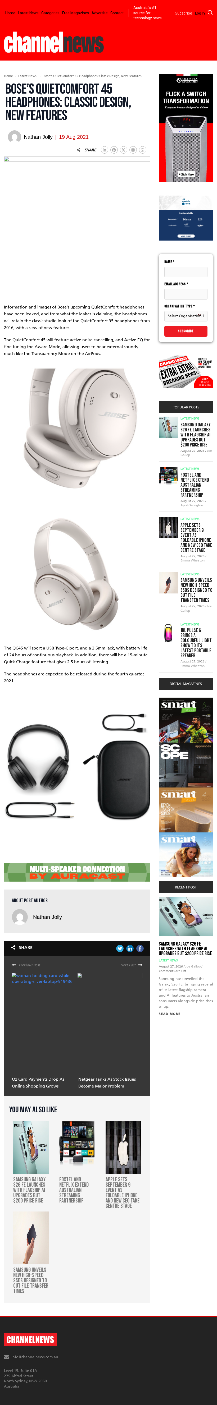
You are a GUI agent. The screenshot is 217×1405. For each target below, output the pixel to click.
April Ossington (191, 505)
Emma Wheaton (192, 560)
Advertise (100, 13)
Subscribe (186, 331)
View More (169, 700)
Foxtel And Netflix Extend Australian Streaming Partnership (194, 485)
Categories (50, 13)
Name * (169, 262)
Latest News (28, 13)
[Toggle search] (210, 12)
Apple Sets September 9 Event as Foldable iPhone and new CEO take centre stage (196, 538)
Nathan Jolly (47, 917)
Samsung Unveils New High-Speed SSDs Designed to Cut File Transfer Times (196, 590)
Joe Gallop (193, 966)
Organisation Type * (179, 306)
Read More (169, 1014)
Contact (117, 13)
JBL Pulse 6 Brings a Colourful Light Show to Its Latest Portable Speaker (196, 643)
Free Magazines (75, 13)
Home (10, 13)
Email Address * (176, 284)
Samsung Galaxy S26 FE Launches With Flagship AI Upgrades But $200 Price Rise (195, 435)
